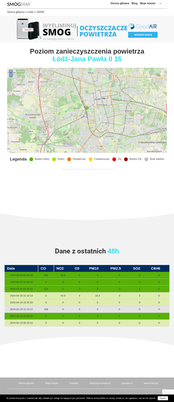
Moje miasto (147, 3)
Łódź (30, 12)
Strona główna (119, 3)
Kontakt (74, 383)
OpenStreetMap (147, 142)
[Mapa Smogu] (20, 4)
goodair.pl (127, 383)
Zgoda (163, 398)
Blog (135, 3)
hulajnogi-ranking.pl (99, 383)
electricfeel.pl (151, 383)
